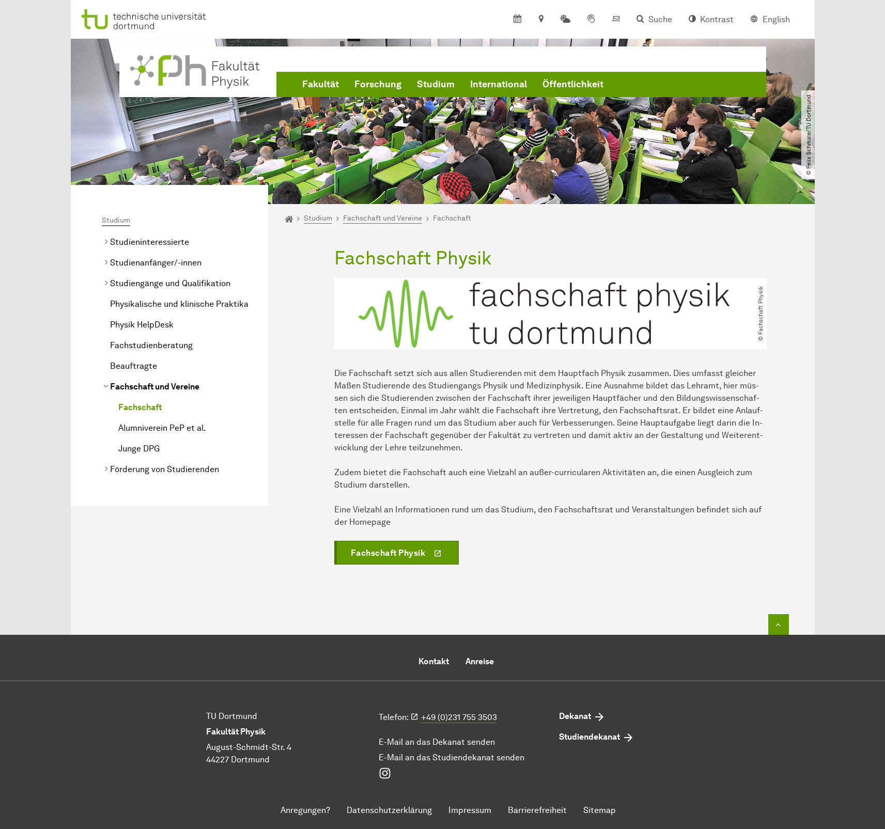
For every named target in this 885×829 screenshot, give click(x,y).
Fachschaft (140, 407)
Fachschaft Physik (388, 553)
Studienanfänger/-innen (155, 263)
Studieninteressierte (149, 242)
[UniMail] (615, 20)
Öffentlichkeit (572, 84)
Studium (436, 84)
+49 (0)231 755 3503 (459, 717)
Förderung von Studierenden (164, 469)
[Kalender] (517, 20)
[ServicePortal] (591, 20)
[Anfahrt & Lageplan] (541, 20)
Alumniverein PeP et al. (162, 428)
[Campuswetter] (565, 20)
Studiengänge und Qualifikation (170, 283)
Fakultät (320, 84)
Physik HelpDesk (142, 325)
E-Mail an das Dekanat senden (437, 742)
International (498, 84)
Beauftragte (133, 366)
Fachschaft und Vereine (154, 387)
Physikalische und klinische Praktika (179, 304)
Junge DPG (139, 448)
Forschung (377, 84)
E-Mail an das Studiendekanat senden (451, 757)
